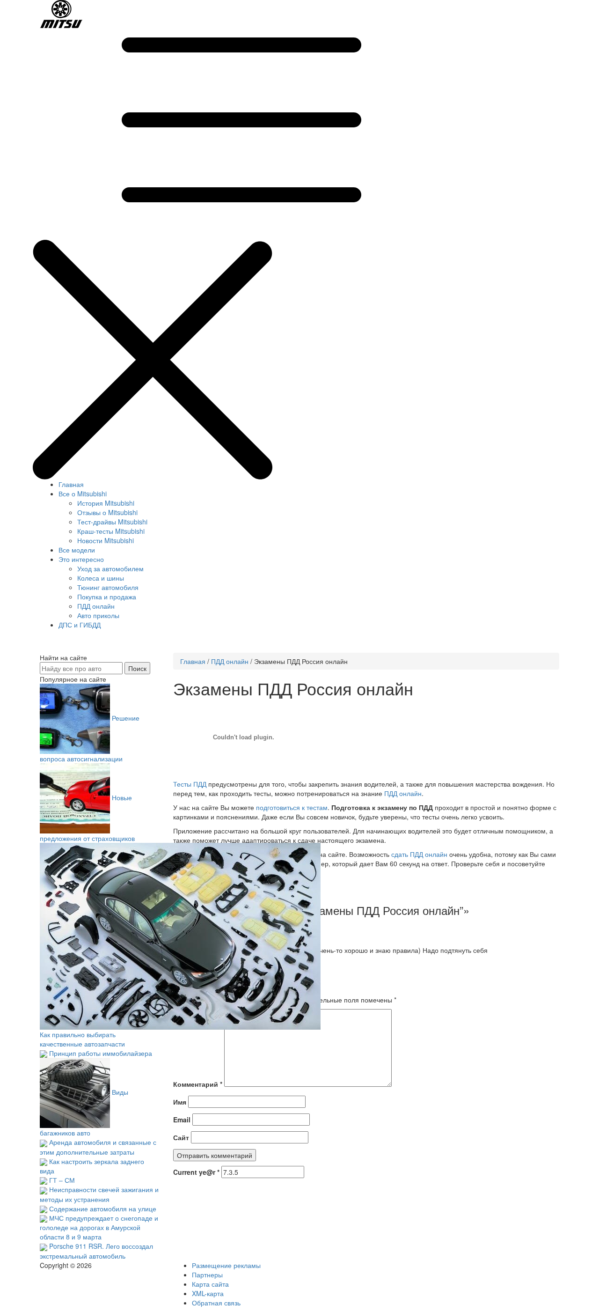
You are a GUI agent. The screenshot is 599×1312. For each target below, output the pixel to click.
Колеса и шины (100, 577)
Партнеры (207, 1274)
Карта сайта (210, 1284)
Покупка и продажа (106, 596)
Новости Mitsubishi (105, 540)
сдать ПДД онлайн (419, 854)
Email (181, 1119)
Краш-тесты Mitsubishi (111, 531)
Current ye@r (196, 1172)
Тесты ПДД (189, 784)
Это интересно (81, 559)
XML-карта (208, 1293)
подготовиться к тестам (292, 807)
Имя (179, 1101)
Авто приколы (98, 615)
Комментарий (197, 1084)
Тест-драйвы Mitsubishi (112, 521)
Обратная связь (216, 1302)
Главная (71, 484)
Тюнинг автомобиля (108, 587)
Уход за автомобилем (110, 568)
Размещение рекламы (226, 1265)
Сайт (181, 1137)
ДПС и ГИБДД (79, 624)
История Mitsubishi (105, 503)
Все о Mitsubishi (82, 493)
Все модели (76, 549)
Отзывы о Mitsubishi (107, 512)
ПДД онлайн (96, 606)
